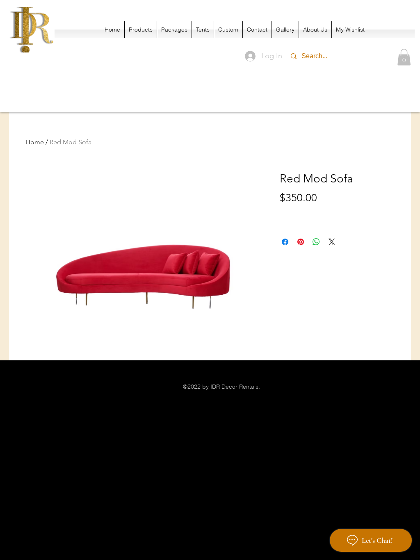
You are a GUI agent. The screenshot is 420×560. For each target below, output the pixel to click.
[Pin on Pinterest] (301, 242)
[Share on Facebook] (285, 242)
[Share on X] (332, 242)
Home (34, 142)
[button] (404, 57)
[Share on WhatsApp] (316, 242)
